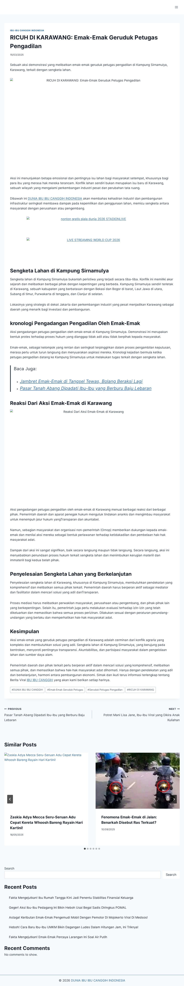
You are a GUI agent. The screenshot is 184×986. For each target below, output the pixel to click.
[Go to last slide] (10, 799)
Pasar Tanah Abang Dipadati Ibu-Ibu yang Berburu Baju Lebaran (85, 388)
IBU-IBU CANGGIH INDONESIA (27, 30)
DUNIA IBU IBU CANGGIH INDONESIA (98, 980)
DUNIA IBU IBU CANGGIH (27, 689)
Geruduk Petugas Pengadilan (105, 689)
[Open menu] (176, 7)
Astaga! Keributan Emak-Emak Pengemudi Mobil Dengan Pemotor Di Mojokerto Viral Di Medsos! (78, 917)
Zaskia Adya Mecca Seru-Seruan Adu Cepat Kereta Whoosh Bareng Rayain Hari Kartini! (46, 822)
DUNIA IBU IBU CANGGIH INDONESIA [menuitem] (55, 198)
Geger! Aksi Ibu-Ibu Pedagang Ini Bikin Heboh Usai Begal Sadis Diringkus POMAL (67, 907)
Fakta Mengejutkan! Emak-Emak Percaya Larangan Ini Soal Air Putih (58, 937)
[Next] (174, 799)
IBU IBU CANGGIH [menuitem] (40, 680)
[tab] (85, 849)
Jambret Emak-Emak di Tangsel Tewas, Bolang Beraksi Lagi (81, 381)
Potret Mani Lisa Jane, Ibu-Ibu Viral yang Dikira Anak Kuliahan (142, 714)
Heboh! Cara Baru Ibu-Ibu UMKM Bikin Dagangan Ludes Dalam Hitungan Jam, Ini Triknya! (73, 927)
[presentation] (46, 781)
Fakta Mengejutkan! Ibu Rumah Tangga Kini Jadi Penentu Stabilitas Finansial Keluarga (71, 897)
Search (9, 868)
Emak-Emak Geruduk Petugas (65, 689)
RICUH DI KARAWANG (140, 689)
